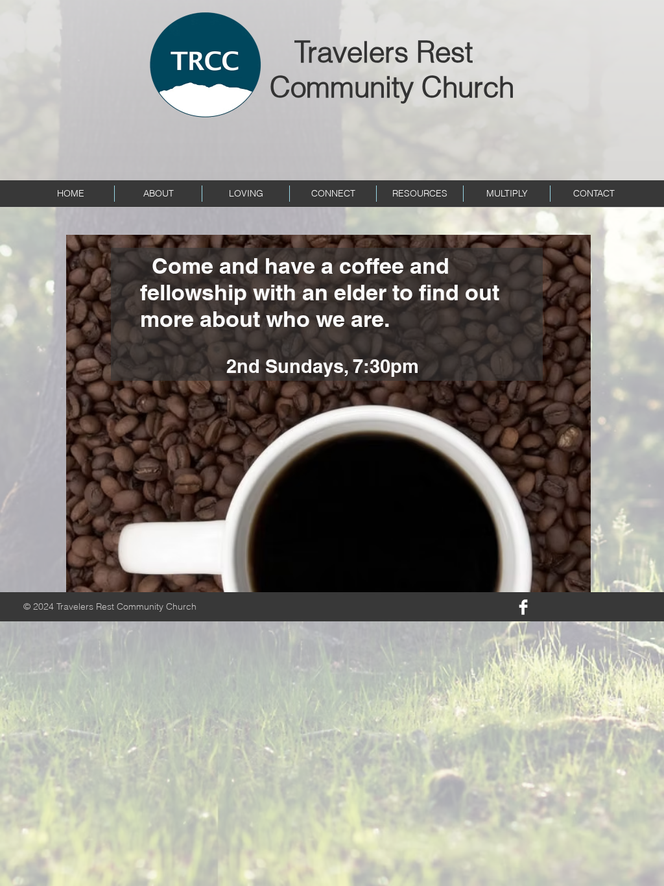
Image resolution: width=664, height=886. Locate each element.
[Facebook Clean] (523, 607)
